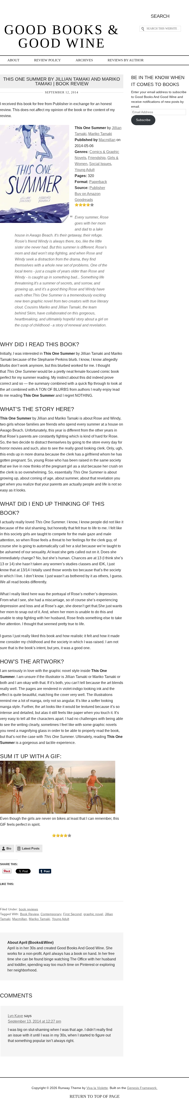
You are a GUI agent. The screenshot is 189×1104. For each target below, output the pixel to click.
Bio (8, 848)
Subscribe (143, 120)
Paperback (98, 182)
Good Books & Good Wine (61, 36)
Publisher (97, 188)
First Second (72, 914)
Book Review (29, 914)
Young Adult (84, 170)
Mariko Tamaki (100, 134)
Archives (84, 60)
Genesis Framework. (142, 1088)
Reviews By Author (126, 60)
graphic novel (93, 914)
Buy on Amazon (87, 194)
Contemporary (51, 914)
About (13, 60)
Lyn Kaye (15, 1016)
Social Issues (100, 164)
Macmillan (107, 140)
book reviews (28, 909)
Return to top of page (95, 1096)
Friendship (97, 158)
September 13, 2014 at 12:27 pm (34, 1021)
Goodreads (84, 200)
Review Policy (47, 60)
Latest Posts (30, 848)
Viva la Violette (97, 1088)
